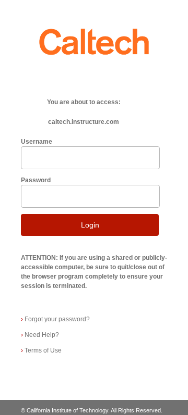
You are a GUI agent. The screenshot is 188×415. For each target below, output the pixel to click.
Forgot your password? (55, 319)
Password (36, 180)
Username (36, 141)
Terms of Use (41, 350)
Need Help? (40, 334)
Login (90, 225)
